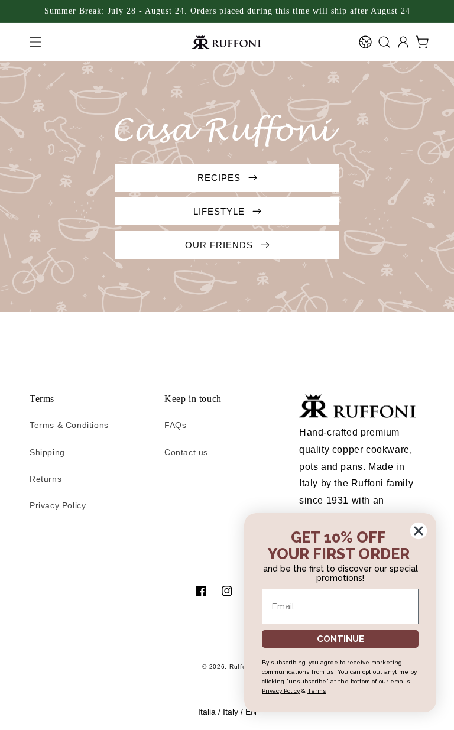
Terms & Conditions (69, 425)
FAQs (175, 425)
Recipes (220, 178)
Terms (316, 690)
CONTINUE (340, 639)
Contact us (186, 452)
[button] (35, 42)
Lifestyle (220, 211)
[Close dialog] (418, 531)
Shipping (47, 452)
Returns (45, 479)
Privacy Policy (58, 505)
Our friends (220, 245)
